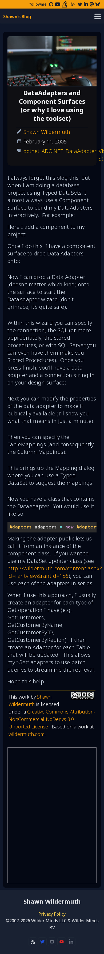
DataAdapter (81, 151)
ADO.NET (52, 151)
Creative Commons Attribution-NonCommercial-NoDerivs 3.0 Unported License (52, 719)
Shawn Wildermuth (46, 131)
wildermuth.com (27, 734)
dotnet (31, 151)
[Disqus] (52, 815)
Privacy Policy (52, 914)
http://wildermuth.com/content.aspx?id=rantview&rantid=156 (54, 572)
